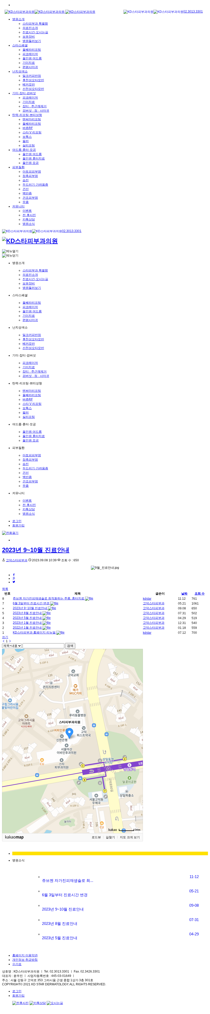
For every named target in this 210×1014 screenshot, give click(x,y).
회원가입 (18, 525)
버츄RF (28, 128)
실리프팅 (29, 145)
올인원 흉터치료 (34, 158)
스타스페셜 (20, 45)
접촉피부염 (30, 176)
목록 (5, 589)
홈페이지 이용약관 (25, 955)
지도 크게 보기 (130, 837)
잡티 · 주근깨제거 (35, 106)
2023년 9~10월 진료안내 (35, 549)
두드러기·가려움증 (35, 184)
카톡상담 (29, 219)
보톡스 (27, 137)
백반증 (27, 193)
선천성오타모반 (33, 89)
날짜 (184, 593)
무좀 (26, 202)
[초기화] (136, 750)
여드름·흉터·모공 (24, 150)
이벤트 (27, 211)
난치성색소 (20, 71)
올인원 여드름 (32, 58)
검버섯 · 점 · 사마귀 (36, 110)
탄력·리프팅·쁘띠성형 (27, 115)
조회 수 (200, 593)
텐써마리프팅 (32, 119)
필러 (26, 141)
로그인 (17, 521)
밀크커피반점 (32, 76)
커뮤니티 (18, 206)
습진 (26, 180)
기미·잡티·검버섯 (24, 93)
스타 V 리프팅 (32, 132)
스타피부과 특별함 (35, 23)
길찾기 (110, 837)
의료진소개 (30, 28)
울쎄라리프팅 (32, 49)
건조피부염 (30, 197)
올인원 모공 (31, 163)
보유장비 (29, 36)
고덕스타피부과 (16, 560)
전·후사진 (29, 215)
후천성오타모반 (33, 80)
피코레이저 (30, 54)
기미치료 (29, 63)
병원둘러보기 (32, 41)
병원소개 (18, 19)
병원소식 (29, 224)
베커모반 (29, 84)
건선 (26, 189)
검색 (70, 646)
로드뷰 (96, 837)
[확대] (136, 732)
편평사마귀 (30, 67)
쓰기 (5, 637)
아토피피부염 (32, 171)
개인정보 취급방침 (25, 960)
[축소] (136, 740)
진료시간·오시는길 (35, 32)
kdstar (147, 598)
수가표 (17, 964)
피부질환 (18, 167)
